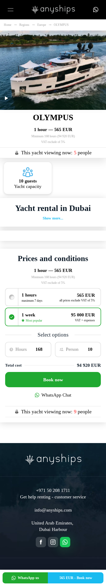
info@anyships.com (53, 510)
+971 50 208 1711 (53, 490)
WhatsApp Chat (56, 395)
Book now (53, 379)
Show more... (53, 218)
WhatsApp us (28, 578)
